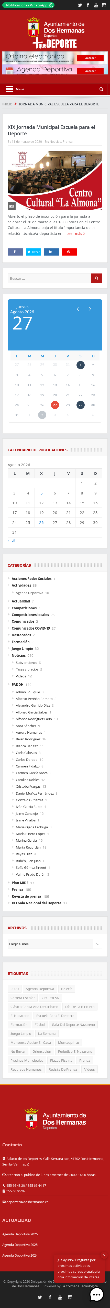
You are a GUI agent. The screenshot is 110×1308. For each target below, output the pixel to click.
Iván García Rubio (29, 806)
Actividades (21, 585)
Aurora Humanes (29, 732)
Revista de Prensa (63, 1069)
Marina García (26, 840)
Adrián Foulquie (28, 692)
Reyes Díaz (24, 854)
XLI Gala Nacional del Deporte (36, 903)
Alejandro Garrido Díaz (33, 705)
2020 (14, 989)
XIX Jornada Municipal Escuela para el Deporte (51, 130)
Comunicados (23, 621)
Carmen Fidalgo (28, 766)
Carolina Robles (27, 779)
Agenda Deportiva (29, 592)
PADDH (18, 684)
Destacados (21, 635)
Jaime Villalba (26, 820)
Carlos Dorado (27, 759)
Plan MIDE (20, 883)
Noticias (55, 141)
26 (41, 522)
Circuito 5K (50, 998)
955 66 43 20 (15, 1185)
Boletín (66, 989)
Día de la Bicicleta (80, 1007)
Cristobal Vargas (28, 786)
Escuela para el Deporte (55, 1016)
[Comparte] (15, 252)
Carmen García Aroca (32, 773)
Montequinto (68, 1042)
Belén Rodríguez (28, 739)
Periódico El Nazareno (75, 1051)
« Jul (11, 540)
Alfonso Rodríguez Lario (34, 719)
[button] (97, 1295)
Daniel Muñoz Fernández (35, 793)
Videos (21, 676)
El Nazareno (19, 1016)
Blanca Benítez (27, 746)
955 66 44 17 (37, 1185)
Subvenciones (26, 662)
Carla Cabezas (26, 752)
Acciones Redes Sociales (31, 578)
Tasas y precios (27, 669)
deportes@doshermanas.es (27, 1202)
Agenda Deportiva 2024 (20, 1255)
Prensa (68, 141)
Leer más (75, 233)
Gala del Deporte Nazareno (73, 1025)
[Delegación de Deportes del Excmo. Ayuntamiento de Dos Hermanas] (55, 1118)
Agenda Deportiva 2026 (20, 1234)
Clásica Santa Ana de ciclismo (34, 1007)
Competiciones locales (30, 614)
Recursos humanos (26, 1069)
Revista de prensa (26, 896)
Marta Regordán (28, 847)
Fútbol (40, 1025)
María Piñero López (30, 833)
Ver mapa (21, 1164)
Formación (21, 642)
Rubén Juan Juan (28, 861)
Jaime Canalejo (27, 813)
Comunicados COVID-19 (31, 628)
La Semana (47, 1033)
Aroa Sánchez (26, 725)
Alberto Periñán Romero (34, 698)
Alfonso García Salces (32, 712)
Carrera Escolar (22, 998)
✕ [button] (104, 1255)
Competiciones (24, 608)
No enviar (18, 1051)
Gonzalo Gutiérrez (29, 800)
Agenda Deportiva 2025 (20, 1244)
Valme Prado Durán (31, 874)
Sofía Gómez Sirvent (31, 867)
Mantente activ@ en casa (30, 1042)
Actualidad (21, 601)
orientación (41, 1051)
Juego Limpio (22, 648)
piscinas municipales (26, 1060)
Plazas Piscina (61, 1060)
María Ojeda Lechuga (32, 827)
